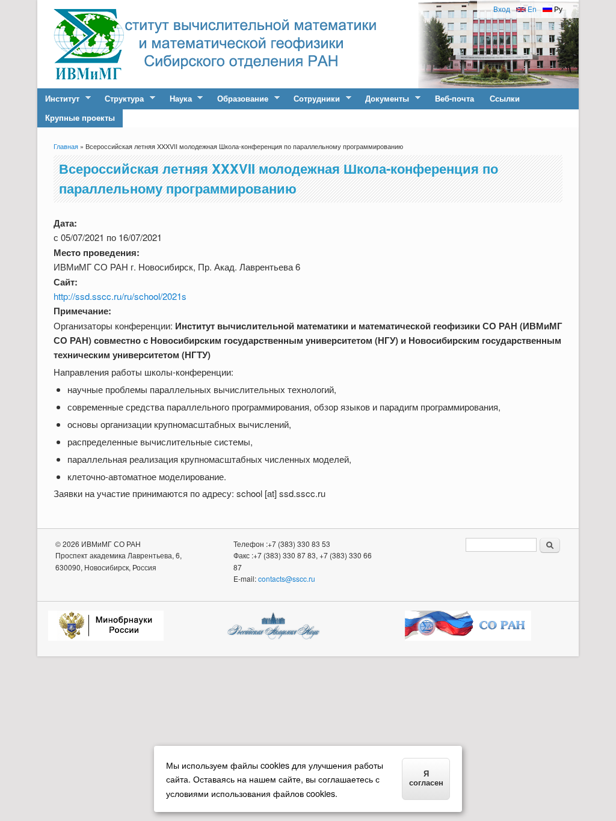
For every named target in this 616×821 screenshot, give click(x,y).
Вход (501, 9)
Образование (238, 99)
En (531, 9)
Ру (557, 9)
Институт (58, 99)
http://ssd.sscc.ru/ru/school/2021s (120, 296)
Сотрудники (313, 99)
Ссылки (505, 98)
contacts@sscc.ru (286, 578)
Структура (120, 99)
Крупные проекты (80, 117)
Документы (383, 99)
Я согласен (426, 778)
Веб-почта (454, 98)
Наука (177, 99)
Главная (66, 146)
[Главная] (89, 84)
